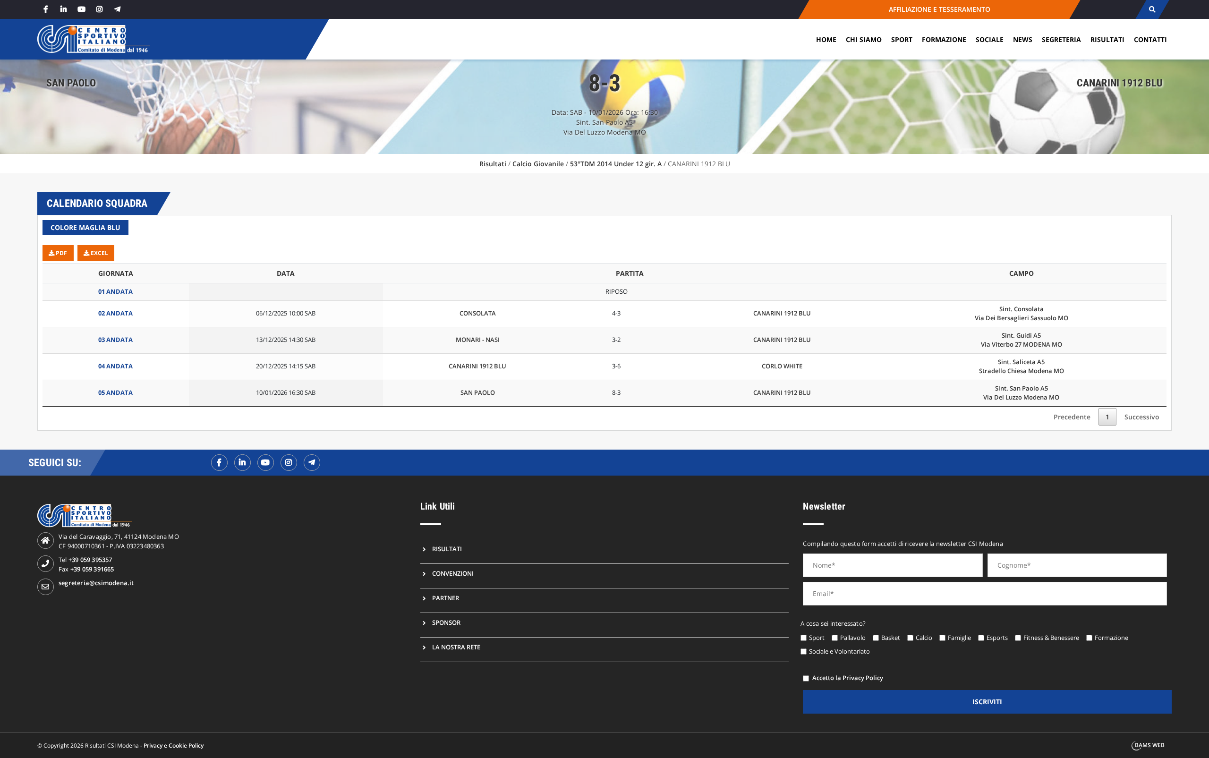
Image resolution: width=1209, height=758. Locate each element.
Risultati (1107, 39)
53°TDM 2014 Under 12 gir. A (616, 163)
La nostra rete (456, 647)
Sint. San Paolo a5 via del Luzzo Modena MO (1021, 393)
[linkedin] (63, 9)
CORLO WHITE (782, 366)
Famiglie (959, 637)
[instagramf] (289, 462)
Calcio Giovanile (538, 163)
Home (826, 39)
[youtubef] (265, 462)
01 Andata (115, 291)
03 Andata (115, 339)
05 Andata (115, 392)
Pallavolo (853, 637)
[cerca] (1152, 9)
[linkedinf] (242, 462)
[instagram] (99, 9)
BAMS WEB (1150, 745)
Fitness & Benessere (1051, 637)
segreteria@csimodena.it (96, 583)
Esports (997, 637)
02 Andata (115, 313)
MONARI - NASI (478, 339)
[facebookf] (219, 462)
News (1022, 39)
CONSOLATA (478, 313)
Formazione (944, 39)
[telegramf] (312, 462)
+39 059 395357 (90, 559)
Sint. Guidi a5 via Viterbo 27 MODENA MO (1021, 340)
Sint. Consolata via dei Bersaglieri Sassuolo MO (1021, 314)
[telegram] (117, 9)
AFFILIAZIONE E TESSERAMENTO (939, 9)
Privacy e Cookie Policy (174, 745)
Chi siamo (864, 39)
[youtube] (81, 9)
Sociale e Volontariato (839, 651)
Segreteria (1061, 39)
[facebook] (45, 9)
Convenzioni (453, 573)
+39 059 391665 (92, 569)
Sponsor (446, 622)
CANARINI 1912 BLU (782, 313)
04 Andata (115, 366)
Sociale (990, 39)
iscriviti (987, 701)
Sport (901, 39)
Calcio (924, 637)
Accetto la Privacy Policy (847, 677)
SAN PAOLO (477, 392)
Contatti (1150, 39)
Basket (890, 637)
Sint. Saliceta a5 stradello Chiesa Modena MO (1021, 366)
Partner (445, 598)
